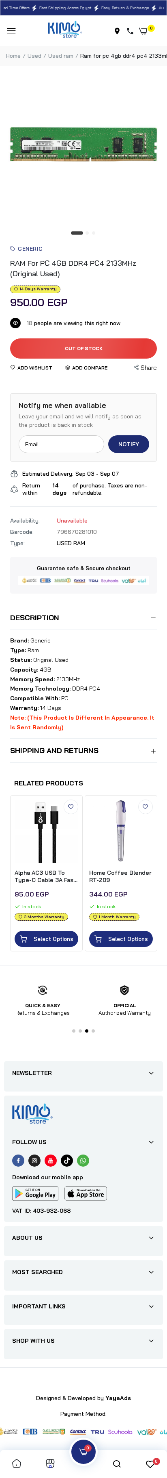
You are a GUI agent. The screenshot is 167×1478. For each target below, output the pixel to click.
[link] (71, 807)
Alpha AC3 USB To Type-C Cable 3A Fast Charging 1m (45, 876)
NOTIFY (128, 444)
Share (149, 368)
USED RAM (71, 543)
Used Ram (60, 55)
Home (13, 55)
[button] (73, 1031)
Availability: (25, 520)
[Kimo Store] (65, 30)
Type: (17, 543)
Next (151, 874)
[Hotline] (131, 31)
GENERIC (30, 249)
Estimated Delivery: (47, 473)
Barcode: (22, 531)
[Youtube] (51, 1161)
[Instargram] (34, 1161)
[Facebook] (18, 1161)
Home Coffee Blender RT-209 (120, 876)
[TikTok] (67, 1161)
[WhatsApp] (83, 1161)
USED (34, 55)
